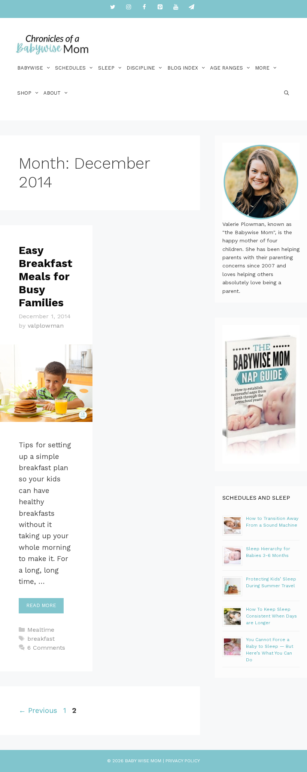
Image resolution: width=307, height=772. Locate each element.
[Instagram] (128, 7)
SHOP (24, 93)
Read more (41, 605)
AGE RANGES (226, 68)
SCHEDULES (70, 68)
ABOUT (52, 93)
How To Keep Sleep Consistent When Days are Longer (271, 616)
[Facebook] (144, 7)
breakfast (41, 638)
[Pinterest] (160, 7)
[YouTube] (175, 7)
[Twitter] (112, 7)
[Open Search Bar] (286, 92)
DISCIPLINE (141, 68)
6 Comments (46, 647)
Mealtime (40, 629)
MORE (262, 68)
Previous (38, 710)
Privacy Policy (182, 760)
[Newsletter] (191, 7)
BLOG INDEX (182, 68)
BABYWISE (30, 68)
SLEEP (106, 68)
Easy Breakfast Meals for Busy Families (45, 276)
